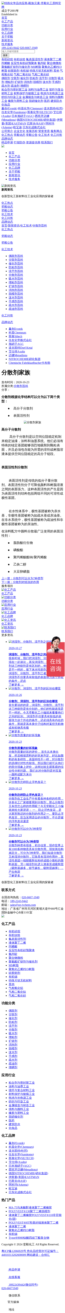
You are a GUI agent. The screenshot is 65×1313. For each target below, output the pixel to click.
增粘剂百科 (16, 282)
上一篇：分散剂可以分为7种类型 (22, 578)
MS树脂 (14, 965)
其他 (11, 984)
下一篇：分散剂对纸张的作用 (20, 582)
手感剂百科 (16, 301)
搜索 (5, 55)
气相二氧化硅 (17, 995)
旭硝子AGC (16, 343)
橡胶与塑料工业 (19, 1112)
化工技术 (7, 214)
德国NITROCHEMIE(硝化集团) (28, 1173)
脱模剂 (13, 1048)
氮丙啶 (13, 954)
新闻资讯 (7, 40)
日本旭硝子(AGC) (20, 1165)
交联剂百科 (16, 259)
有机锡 (13, 976)
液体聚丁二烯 (17, 942)
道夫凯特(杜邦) (18, 1150)
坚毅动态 (7, 206)
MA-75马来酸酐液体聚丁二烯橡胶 (30, 1207)
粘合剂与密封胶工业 (22, 1082)
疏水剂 (13, 1059)
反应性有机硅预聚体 (22, 950)
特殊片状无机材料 (20, 980)
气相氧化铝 (16, 988)
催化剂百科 (16, 263)
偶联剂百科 (16, 255)
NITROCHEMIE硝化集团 (24, 359)
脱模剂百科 (16, 293)
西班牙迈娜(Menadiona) (23, 1169)
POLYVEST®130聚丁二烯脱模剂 (29, 1211)
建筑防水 (14, 1124)
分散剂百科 (39, 225)
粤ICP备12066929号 (14, 1251)
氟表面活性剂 (17, 938)
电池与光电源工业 (20, 1097)
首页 (4, 17)
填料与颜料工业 (19, 1109)
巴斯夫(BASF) (18, 1180)
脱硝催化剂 (16, 1116)
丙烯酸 (13, 946)
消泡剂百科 (16, 289)
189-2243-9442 (10, 47)
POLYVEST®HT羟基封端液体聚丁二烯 (33, 1222)
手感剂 (13, 1056)
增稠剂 (13, 1067)
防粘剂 (13, 1022)
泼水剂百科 (16, 297)
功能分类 (7, 25)
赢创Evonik (16, 328)
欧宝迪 (13, 1188)
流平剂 (13, 1025)
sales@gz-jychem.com (23, 904)
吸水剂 (13, 1033)
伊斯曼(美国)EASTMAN (24, 1177)
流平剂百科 (16, 271)
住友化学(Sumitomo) (21, 1154)
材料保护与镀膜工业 (22, 1093)
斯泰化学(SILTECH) (21, 1158)
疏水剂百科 (16, 305)
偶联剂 (13, 1010)
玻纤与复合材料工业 (22, 1090)
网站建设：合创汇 (38, 1254)
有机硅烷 (14, 931)
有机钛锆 (14, 935)
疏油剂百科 (16, 308)
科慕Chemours (17, 332)
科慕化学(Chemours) (21, 1146)
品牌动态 (7, 221)
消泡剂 (13, 1044)
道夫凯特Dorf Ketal (20, 347)
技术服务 (7, 44)
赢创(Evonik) (17, 1143)
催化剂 (13, 1018)
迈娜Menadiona (18, 355)
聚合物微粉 (16, 957)
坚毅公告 (7, 210)
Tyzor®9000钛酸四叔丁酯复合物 (29, 1237)
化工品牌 (7, 32)
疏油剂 (13, 1063)
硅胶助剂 (14, 972)
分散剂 (13, 1029)
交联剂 (13, 1014)
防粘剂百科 (16, 267)
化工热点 (7, 202)
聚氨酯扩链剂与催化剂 (23, 961)
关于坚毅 (7, 36)
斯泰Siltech (15, 336)
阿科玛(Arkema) (18, 1184)
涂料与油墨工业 (19, 1086)
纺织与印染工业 (19, 1101)
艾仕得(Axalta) (18, 1161)
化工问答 (7, 217)
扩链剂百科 (16, 286)
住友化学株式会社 (20, 340)
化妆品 (13, 1127)
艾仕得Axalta (17, 351)
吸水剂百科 (16, 278)
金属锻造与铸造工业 (22, 1105)
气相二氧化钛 (17, 991)
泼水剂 (13, 1052)
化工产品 (7, 21)
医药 (11, 1120)
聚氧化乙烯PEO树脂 (21, 969)
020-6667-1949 (29, 47)
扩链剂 (13, 1040)
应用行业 (7, 29)
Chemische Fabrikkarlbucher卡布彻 (29, 362)
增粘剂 (13, 1037)
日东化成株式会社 (20, 1192)
